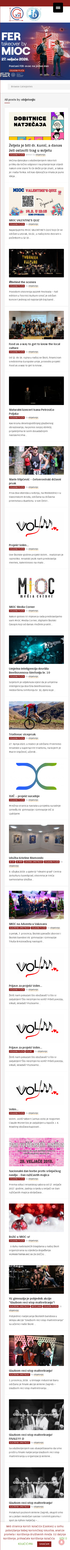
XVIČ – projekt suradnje (24, 796)
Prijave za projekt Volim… (25, 986)
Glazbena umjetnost (19, 928)
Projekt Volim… (19, 545)
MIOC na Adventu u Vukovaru (28, 924)
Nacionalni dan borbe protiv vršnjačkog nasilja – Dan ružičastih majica (35, 1173)
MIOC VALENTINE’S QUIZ (24, 220)
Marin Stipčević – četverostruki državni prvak (35, 481)
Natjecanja (36, 1306)
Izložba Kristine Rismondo (26, 858)
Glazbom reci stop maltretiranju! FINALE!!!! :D (30, 1436)
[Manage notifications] (61, 1542)
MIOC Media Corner (22, 607)
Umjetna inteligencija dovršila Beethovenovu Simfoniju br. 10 (29, 670)
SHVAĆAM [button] (44, 1544)
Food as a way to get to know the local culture (34, 346)
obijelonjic (41, 155)
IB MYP (20, 862)
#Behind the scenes (22, 282)
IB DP (12, 862)
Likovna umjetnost (34, 862)
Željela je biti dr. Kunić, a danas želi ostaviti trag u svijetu (35, 148)
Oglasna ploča (17, 70)
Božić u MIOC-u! (19, 1237)
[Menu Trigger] (58, 8)
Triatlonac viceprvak (22, 734)
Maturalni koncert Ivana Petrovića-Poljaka (32, 411)
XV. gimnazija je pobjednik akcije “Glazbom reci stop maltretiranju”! (32, 1300)
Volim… (13, 1109)
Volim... (29, 1051)
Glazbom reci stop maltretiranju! (30, 1370)
